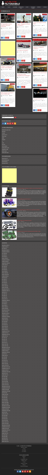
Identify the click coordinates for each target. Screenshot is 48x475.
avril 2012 (4, 438)
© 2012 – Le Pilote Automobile (24, 445)
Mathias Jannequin (21, 26)
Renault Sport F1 (5, 158)
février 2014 (4, 402)
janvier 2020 (4, 308)
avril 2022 (4, 282)
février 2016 (4, 363)
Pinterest (13, 123)
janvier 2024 (4, 258)
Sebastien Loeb (5, 149)
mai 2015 (4, 378)
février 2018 (4, 327)
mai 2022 (4, 280)
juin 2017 (4, 337)
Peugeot (3, 139)
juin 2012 (4, 434)
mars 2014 (4, 400)
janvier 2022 (4, 287)
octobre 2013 (4, 409)
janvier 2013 (4, 423)
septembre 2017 (5, 334)
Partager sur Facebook (2, 38)
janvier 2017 (4, 345)
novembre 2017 (5, 331)
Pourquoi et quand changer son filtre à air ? (29, 231)
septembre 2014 (5, 391)
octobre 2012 (4, 428)
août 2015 (4, 373)
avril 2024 (4, 256)
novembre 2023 (5, 259)
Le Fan (27, 7)
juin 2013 (4, 415)
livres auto (4, 136)
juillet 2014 (4, 394)
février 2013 (4, 421)
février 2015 (4, 383)
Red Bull (3, 131)
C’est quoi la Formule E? (38, 98)
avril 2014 (4, 399)
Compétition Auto (21, 8)
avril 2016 (4, 360)
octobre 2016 (4, 350)
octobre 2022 (4, 276)
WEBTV (24, 456)
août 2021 (4, 292)
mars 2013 (4, 420)
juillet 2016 (4, 355)
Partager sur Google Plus (6, 38)
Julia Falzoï (36, 50)
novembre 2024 (5, 251)
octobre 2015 (4, 370)
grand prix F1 (4, 134)
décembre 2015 (5, 366)
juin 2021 (4, 293)
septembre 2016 (5, 352)
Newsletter (24, 450)
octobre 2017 (4, 332)
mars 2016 (4, 362)
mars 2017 (4, 342)
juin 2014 (4, 396)
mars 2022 (4, 284)
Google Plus (10, 123)
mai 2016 (4, 358)
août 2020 (4, 302)
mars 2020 (4, 305)
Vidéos (3, 7)
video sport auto (5, 152)
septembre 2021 (5, 290)
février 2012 (4, 441)
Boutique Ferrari (5, 163)
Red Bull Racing (4, 161)
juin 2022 (4, 279)
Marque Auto (19, 41)
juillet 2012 (4, 433)
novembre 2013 (5, 407)
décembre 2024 (5, 250)
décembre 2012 (5, 425)
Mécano (39, 7)
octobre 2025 (4, 246)
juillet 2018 (4, 319)
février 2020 (4, 306)
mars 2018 (4, 326)
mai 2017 (4, 339)
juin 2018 (4, 321)
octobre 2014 (4, 389)
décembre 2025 (5, 245)
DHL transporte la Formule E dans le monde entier (7, 93)
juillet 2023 (4, 264)
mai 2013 (4, 417)
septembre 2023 (5, 263)
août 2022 (4, 277)
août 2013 (4, 412)
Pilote (9, 7)
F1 (2, 141)
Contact (24, 448)
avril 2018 (4, 324)
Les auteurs (24, 451)
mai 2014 (4, 397)
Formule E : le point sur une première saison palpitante (7, 67)
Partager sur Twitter (4, 38)
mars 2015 (4, 381)
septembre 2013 (5, 410)
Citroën (3, 133)
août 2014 (4, 392)
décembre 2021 (5, 289)
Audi (3, 142)
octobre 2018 (4, 315)
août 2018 (4, 318)
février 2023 (4, 272)
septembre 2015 (5, 371)
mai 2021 (4, 295)
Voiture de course (33, 8)
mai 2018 (4, 323)
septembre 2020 (5, 300)
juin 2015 (4, 376)
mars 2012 (4, 439)
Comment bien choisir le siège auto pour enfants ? (29, 188)
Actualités (28, 14)
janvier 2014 (4, 404)
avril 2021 (4, 297)
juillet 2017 (4, 336)
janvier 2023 (4, 274)
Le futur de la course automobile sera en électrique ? (23, 75)
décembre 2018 (5, 313)
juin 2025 (4, 248)
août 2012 (4, 431)
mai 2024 (4, 255)
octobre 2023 (4, 261)
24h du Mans (4, 146)
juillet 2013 (4, 413)
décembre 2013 (5, 405)
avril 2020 (4, 303)
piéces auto (4, 151)
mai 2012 (4, 436)
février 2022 (4, 285)
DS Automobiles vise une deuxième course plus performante (6, 25)
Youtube (8, 123)
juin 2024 (4, 253)
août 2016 (4, 353)
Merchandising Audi (5, 160)
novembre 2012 (5, 426)
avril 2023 (4, 269)
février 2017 (4, 344)
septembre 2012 (5, 430)
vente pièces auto (5, 147)
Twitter (5, 123)
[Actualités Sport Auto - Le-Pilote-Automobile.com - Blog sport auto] (10, 3)
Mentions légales (24, 447)
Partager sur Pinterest (8, 38)
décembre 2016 (5, 347)
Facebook (3, 123)
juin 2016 (4, 357)
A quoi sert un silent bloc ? (24, 199)
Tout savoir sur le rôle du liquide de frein (28, 209)
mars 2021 (4, 298)
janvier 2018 (4, 329)
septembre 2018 (5, 316)
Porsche (3, 144)
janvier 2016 (4, 365)
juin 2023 (4, 266)
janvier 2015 (4, 384)
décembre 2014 (5, 386)
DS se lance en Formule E (22, 50)
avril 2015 (4, 379)
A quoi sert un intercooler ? (24, 220)
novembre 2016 (5, 349)
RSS (15, 123)
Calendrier (15, 7)
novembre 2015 (5, 368)
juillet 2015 (4, 374)
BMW (3, 138)
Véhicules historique (24, 466)
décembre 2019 (5, 310)
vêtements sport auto (6, 129)
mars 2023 (4, 271)
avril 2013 (4, 418)
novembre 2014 (5, 387)
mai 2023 (4, 268)
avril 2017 (4, 340)
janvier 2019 (4, 311)
